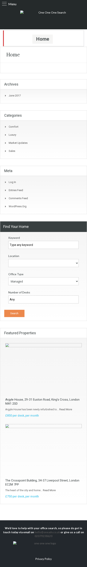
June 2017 (15, 95)
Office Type (15, 274)
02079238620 (43, 536)
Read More (65, 409)
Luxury (12, 134)
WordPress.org (18, 206)
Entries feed (16, 190)
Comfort (13, 126)
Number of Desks (19, 292)
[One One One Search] (50, 17)
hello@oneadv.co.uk (47, 532)
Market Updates (18, 142)
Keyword (14, 237)
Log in (12, 182)
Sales (12, 150)
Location (13, 256)
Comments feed (18, 198)
